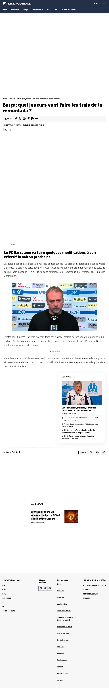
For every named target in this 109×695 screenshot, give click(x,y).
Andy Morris (16, 125)
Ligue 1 (59, 584)
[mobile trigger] (5, 3)
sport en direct (62, 604)
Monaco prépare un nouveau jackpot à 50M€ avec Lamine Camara (45, 515)
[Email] (24, 119)
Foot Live (60, 591)
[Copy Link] (28, 119)
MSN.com (60, 597)
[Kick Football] (19, 3)
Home (5, 99)
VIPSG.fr (60, 667)
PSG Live (60, 647)
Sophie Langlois (39, 523)
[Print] (32, 119)
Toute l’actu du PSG (64, 611)
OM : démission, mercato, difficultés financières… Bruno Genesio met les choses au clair (79, 411)
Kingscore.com (62, 673)
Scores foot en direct (64, 627)
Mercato (12, 99)
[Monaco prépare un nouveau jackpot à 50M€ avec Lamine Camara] (71, 516)
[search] (91, 3)
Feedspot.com (62, 660)
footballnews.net (63, 640)
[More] (36, 119)
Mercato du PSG (63, 633)
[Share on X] (20, 119)
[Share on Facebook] (16, 119)
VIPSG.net (60, 653)
